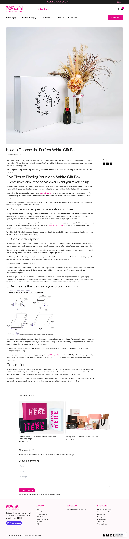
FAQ (37, 524)
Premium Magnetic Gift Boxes (76, 509)
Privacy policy (101, 517)
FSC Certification (41, 514)
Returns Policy (102, 514)
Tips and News (102, 524)
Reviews (39, 521)
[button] (122, 9)
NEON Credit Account (104, 509)
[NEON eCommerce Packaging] (14, 9)
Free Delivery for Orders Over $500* (59, 2)
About (38, 509)
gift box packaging (55, 355)
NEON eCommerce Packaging (31, 535)
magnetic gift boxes (56, 225)
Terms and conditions (104, 512)
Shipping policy (102, 519)
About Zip (100, 521)
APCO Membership (42, 519)
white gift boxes (45, 193)
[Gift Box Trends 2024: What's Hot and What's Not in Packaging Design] (41, 417)
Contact (39, 512)
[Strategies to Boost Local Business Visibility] (88, 417)
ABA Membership (42, 517)
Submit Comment (27, 490)
